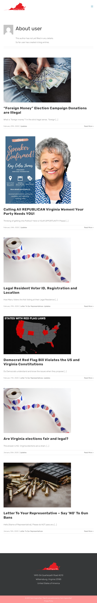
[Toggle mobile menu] (92, 6)
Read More (88, 126)
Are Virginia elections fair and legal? (36, 439)
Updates (24, 126)
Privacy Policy (48, 601)
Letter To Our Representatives (31, 306)
